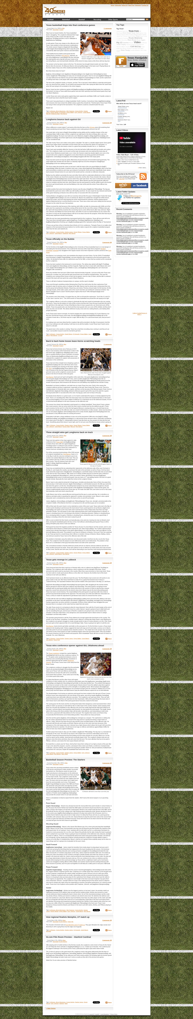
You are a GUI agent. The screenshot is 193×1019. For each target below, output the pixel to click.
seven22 (91, 1014)
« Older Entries (51, 1008)
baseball (55, 250)
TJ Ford (60, 335)
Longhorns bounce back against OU (63, 119)
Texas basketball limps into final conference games (70, 25)
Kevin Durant (127, 33)
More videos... (143, 167)
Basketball (66, 19)
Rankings (125, 38)
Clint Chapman (70, 111)
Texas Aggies (141, 40)
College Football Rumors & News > (140, 313)
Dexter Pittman (54, 112)
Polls (135, 48)
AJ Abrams (52, 111)
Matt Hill (48, 113)
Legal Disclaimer (105, 1014)
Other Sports (113, 19)
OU (47, 368)
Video (66, 1003)
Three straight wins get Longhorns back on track (69, 432)
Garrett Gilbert (131, 36)
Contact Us (145, 5)
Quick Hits (70, 921)
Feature (61, 29)
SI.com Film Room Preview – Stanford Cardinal (68, 937)
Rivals (131, 38)
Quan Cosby (143, 36)
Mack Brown (132, 40)
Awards (128, 46)
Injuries (141, 33)
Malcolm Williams (121, 46)
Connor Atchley (79, 111)
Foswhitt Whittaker (135, 50)
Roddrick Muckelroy (121, 40)
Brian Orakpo (129, 34)
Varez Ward (64, 754)
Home (112, 5)
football (103, 249)
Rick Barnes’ (66, 55)
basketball (49, 250)
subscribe (121, 179)
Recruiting (97, 19)
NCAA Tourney (63, 921)
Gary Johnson (78, 112)
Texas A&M (59, 442)
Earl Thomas (123, 36)
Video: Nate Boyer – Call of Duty (127, 155)
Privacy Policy (113, 1014)
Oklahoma (65, 233)
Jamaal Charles (130, 44)
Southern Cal (130, 48)
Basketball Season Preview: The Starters (65, 760)
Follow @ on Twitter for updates (133, 196)
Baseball (82, 19)
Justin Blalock (85, 638)
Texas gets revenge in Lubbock (61, 560)
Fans (138, 48)
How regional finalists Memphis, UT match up (67, 917)
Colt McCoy (135, 46)
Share (110, 111)
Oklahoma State (55, 113)
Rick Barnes (63, 113)
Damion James (69, 232)
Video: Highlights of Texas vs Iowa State (128, 161)
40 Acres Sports (54, 11)
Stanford (61, 1003)
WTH (126, 31)
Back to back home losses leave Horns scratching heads (73, 341)
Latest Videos (122, 130)
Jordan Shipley (121, 44)
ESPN (118, 51)
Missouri (72, 426)
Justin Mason (86, 112)
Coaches (125, 42)
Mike (63, 28)
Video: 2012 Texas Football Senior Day (128, 159)
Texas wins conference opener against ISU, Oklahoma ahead (75, 645)
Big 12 (119, 42)
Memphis (48, 931)
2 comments (108, 28)
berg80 (97, 1014)
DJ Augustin (62, 112)
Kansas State (66, 426)
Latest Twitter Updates (125, 192)
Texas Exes (134, 31)
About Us (125, 5)
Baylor (140, 34)
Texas (138, 36)
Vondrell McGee (139, 44)
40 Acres (92, 127)
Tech (50, 368)
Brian (64, 920)
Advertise (138, 5)
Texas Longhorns (54, 653)
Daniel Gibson (68, 334)
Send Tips (131, 5)
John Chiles (143, 50)
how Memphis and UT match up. (75, 925)
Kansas (123, 34)
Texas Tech (56, 640)
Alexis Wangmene (61, 111)
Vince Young (125, 50)
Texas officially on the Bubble (60, 239)
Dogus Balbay (70, 112)
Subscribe (118, 5)
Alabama (135, 34)
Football (50, 19)
